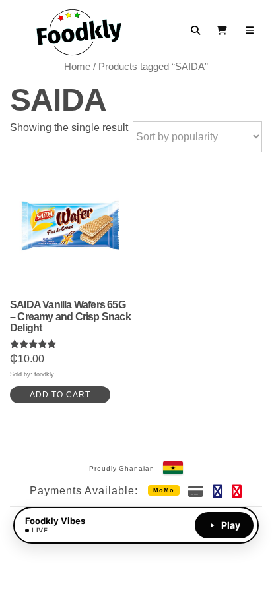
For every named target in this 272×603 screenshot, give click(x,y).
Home (77, 66)
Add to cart (60, 394)
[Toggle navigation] (250, 30)
